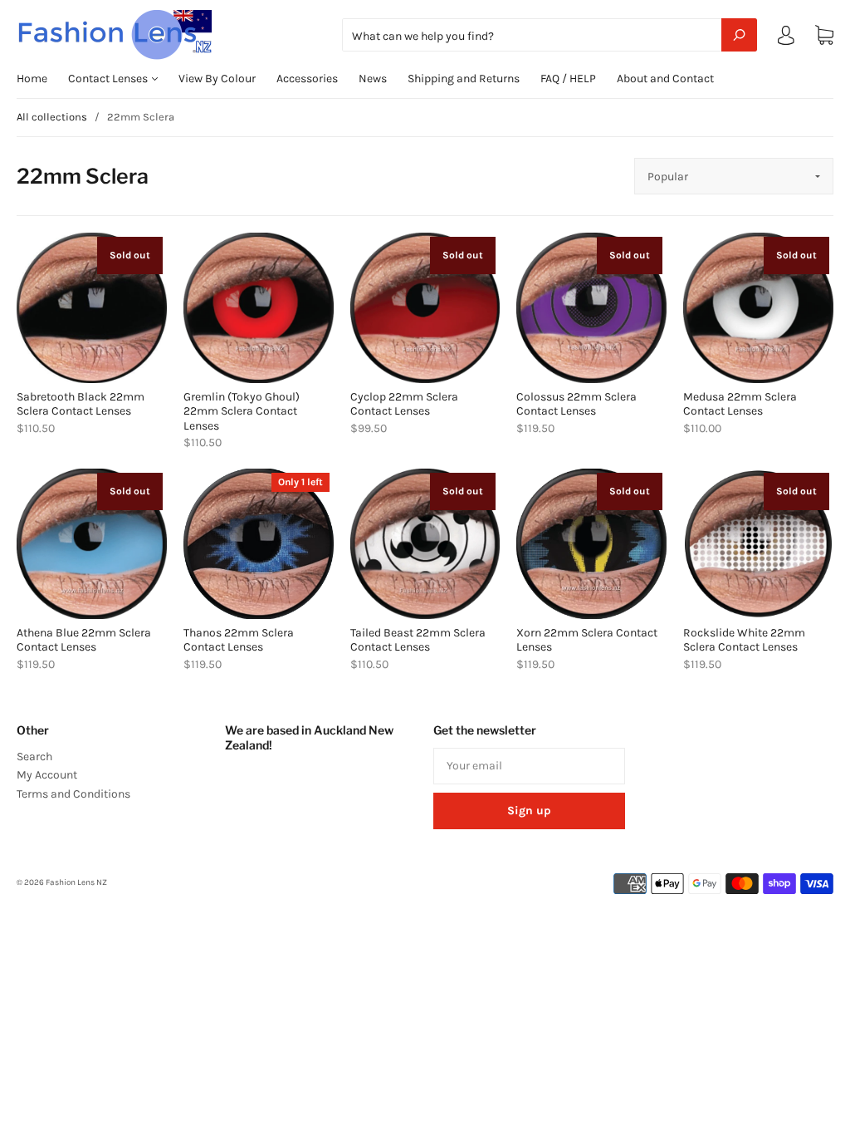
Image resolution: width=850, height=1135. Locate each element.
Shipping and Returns (464, 78)
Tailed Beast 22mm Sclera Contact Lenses (418, 640)
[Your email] (529, 766)
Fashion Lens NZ (76, 882)
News (373, 78)
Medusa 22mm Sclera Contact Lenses (740, 404)
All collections (52, 117)
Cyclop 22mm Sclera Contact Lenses (404, 404)
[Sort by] (733, 176)
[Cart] (824, 35)
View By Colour (217, 78)
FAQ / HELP (568, 78)
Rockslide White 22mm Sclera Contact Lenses (744, 640)
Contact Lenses (109, 78)
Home (32, 78)
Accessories (307, 78)
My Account (47, 775)
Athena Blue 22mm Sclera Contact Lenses (84, 640)
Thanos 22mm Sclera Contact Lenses (238, 640)
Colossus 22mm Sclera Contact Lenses (576, 404)
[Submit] (739, 35)
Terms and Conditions (73, 794)
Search (34, 756)
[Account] (786, 38)
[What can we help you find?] (549, 36)
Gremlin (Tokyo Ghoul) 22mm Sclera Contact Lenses (241, 411)
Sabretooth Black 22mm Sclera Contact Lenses (80, 404)
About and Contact (665, 78)
